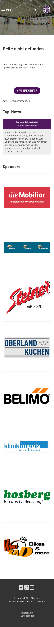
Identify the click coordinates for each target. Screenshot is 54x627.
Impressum (27, 612)
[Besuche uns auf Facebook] (21, 588)
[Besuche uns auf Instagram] (26, 588)
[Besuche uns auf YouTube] (32, 588)
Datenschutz (27, 615)
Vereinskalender (27, 90)
